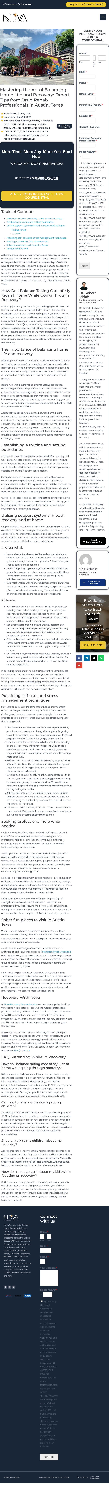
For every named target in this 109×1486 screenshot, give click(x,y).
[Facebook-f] (5, 1287)
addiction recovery (26, 124)
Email (83, 72)
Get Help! (49, 1456)
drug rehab (38, 127)
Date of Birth (86, 94)
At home (16, 233)
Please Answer (87, 152)
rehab (44, 135)
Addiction (9, 120)
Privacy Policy (82, 1477)
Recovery (35, 120)
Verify (84, 265)
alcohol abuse (22, 120)
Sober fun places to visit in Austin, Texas (27, 245)
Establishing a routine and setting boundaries (30, 222)
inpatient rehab (28, 131)
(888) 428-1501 (22, 1050)
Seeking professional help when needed (27, 241)
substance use (27, 138)
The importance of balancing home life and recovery (34, 218)
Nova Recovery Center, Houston (21, 1004)
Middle (94, 64)
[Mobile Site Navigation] (103, 17)
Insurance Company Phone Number (90, 139)
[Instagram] (9, 1287)
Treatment (47, 120)
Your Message (48, 1268)
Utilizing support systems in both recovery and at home (36, 225)
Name (83, 53)
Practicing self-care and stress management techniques (36, 237)
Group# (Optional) (89, 127)
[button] (92, 583)
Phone (83, 83)
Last (99, 62)
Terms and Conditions (94, 1477)
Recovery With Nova (17, 248)
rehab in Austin (11, 138)
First (81, 62)
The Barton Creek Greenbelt (56, 951)
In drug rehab (19, 229)
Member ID (85, 116)
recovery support (31, 135)
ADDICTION (10, 124)
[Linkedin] (13, 1287)
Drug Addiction (23, 127)
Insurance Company (91, 105)
